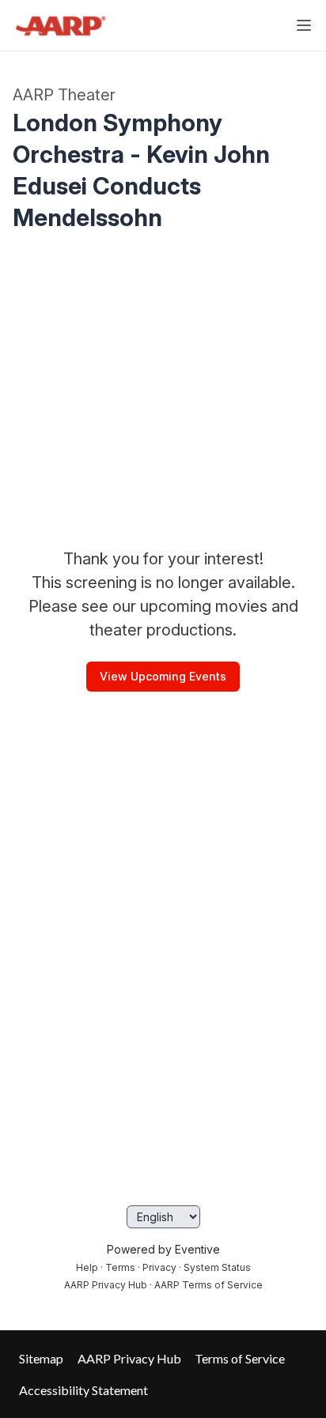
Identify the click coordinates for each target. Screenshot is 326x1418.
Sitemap (41, 1358)
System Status (217, 1267)
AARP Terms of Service (208, 1285)
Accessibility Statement (83, 1389)
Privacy (159, 1267)
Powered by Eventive (163, 1249)
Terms (120, 1267)
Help (87, 1267)
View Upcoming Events (163, 676)
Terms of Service (240, 1358)
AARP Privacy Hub (105, 1285)
